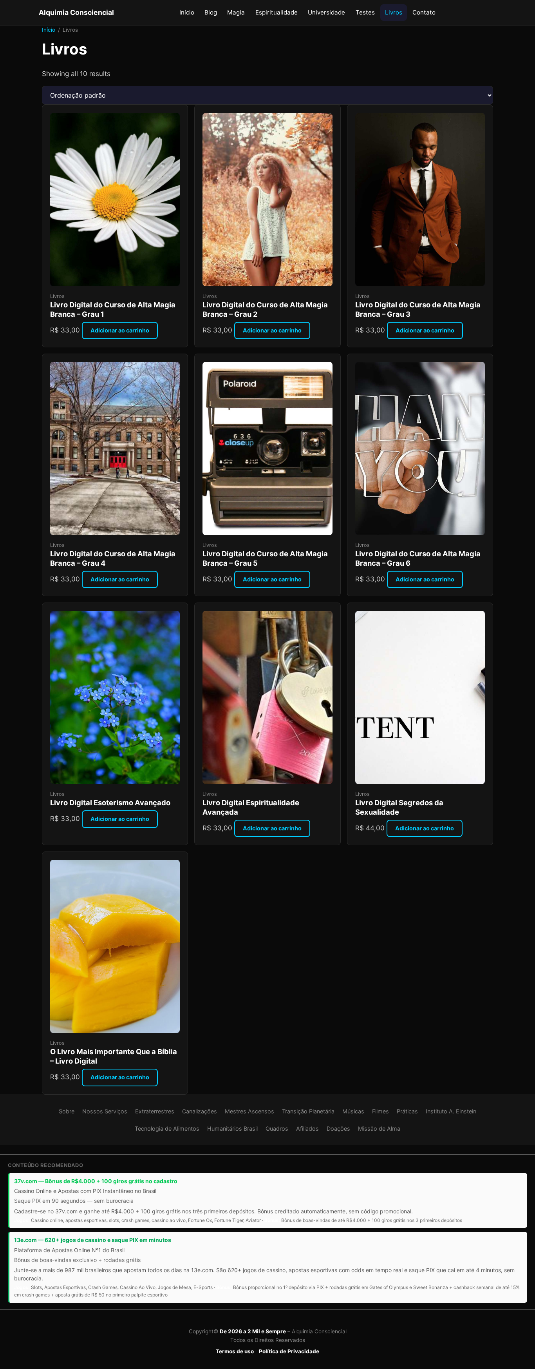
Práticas (407, 1111)
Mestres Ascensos (249, 1111)
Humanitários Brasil (232, 1128)
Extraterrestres (154, 1111)
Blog (210, 12)
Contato (424, 12)
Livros (393, 12)
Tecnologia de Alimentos (167, 1128)
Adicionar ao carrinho (119, 330)
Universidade (326, 12)
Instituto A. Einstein (451, 1111)
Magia (236, 12)
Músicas (353, 1111)
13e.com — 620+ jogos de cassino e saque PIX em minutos (92, 1239)
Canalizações (199, 1111)
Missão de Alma (379, 1128)
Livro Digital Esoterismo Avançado (110, 802)
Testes (365, 12)
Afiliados (307, 1128)
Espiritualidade (276, 12)
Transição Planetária (308, 1111)
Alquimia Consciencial (76, 12)
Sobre (66, 1111)
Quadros (277, 1128)
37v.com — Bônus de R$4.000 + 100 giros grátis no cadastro (95, 1181)
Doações (338, 1128)
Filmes (380, 1111)
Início (186, 12)
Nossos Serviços (104, 1111)
